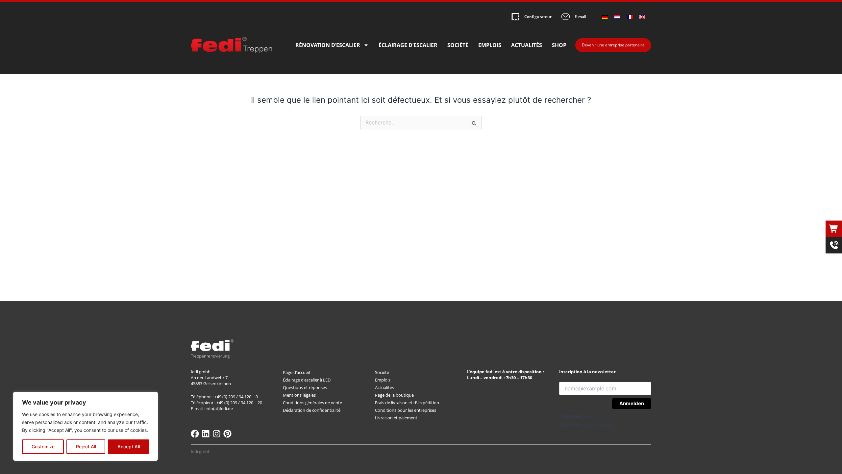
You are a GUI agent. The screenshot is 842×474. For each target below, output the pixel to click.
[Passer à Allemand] (605, 16)
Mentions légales (299, 395)
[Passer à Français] (630, 16)
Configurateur (538, 16)
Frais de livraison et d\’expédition (407, 403)
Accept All (128, 446)
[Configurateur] (515, 17)
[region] (85, 426)
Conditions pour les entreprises (405, 410)
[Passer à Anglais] (642, 16)
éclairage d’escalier (408, 45)
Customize (43, 446)
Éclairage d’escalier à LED (307, 380)
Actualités (526, 45)
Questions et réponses (305, 387)
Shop (559, 45)
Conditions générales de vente (312, 403)
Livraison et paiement (396, 418)
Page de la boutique (394, 395)
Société (457, 45)
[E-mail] (565, 17)
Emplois (489, 45)
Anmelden (631, 403)
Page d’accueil (296, 372)
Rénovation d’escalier (327, 45)
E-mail (580, 16)
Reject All (86, 446)
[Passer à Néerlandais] (617, 16)
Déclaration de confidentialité (311, 410)
